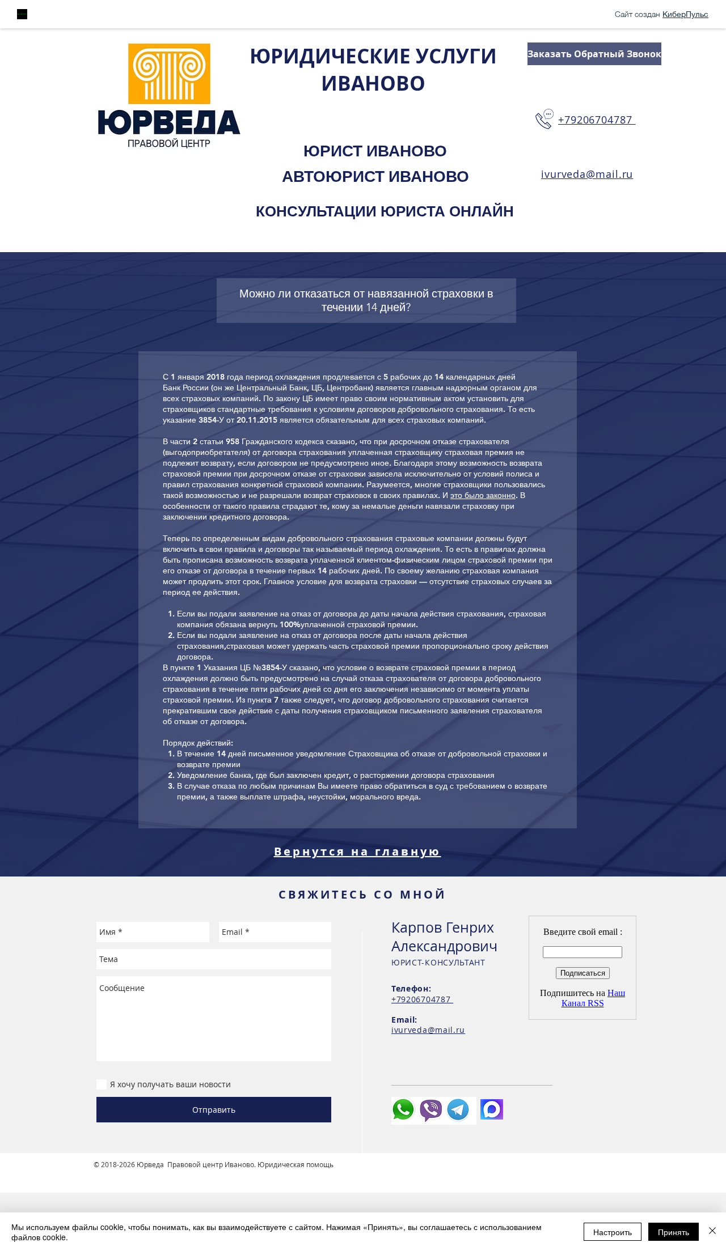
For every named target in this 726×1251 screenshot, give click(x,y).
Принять (673, 1231)
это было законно (483, 495)
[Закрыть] (712, 1232)
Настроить (612, 1231)
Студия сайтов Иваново (134, 1173)
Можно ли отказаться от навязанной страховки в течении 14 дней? (366, 300)
